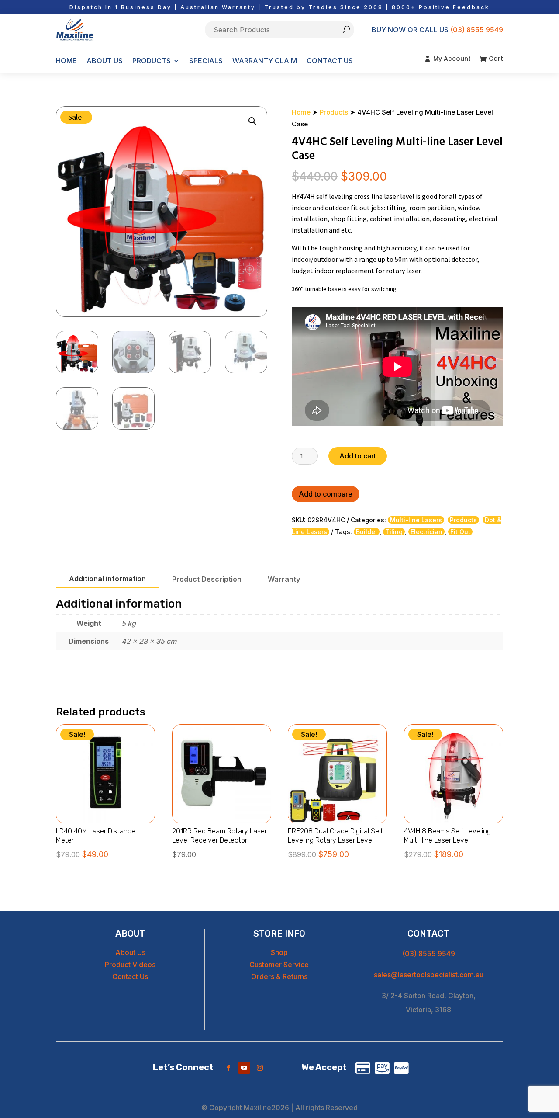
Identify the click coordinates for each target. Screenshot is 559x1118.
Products (334, 112)
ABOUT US (104, 60)
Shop (279, 952)
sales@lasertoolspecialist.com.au (428, 974)
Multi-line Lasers (416, 520)
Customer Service (279, 964)
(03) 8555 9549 (476, 29)
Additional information (107, 578)
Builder (366, 531)
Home (301, 112)
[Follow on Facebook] (228, 1068)
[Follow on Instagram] (260, 1068)
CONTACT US (330, 60)
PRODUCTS (151, 60)
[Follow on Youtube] (244, 1068)
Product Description (207, 579)
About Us (130, 952)
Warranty (284, 579)
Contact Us (130, 976)
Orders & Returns (279, 976)
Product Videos (130, 964)
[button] (252, 121)
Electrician (426, 531)
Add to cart (357, 455)
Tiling (394, 531)
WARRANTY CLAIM (264, 60)
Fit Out (460, 531)
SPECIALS (206, 60)
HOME (66, 60)
